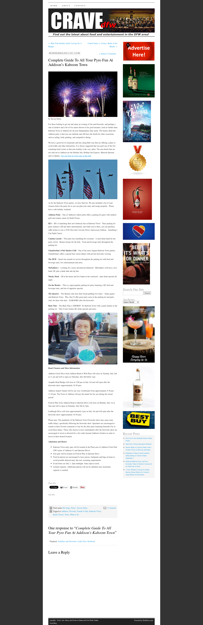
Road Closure (58, 514)
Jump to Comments (107, 53)
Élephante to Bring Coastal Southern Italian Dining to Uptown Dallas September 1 (137, 455)
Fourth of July (82, 511)
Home (54, 5)
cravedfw (53, 620)
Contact (80, 5)
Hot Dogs (66, 508)
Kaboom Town (95, 511)
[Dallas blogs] (138, 175)
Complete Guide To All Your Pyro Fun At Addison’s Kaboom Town (80, 62)
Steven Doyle (57, 53)
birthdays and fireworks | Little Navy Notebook (76, 541)
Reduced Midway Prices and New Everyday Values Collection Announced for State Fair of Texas (139, 463)
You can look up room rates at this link (76, 155)
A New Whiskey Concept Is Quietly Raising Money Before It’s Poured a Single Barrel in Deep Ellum (137, 472)
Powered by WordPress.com (143, 620)
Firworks (72, 511)
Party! (73, 508)
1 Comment (111, 508)
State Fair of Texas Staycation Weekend (138, 444)
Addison (64, 511)
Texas (67, 514)
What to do (74, 514)
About (66, 5)
